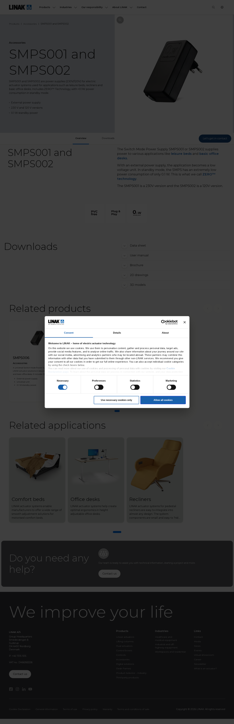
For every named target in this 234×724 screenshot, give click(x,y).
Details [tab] (117, 333)
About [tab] (165, 333)
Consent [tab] (69, 333)
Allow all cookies (163, 400)
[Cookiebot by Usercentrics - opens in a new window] (163, 322)
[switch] (98, 387)
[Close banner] (185, 322)
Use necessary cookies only (116, 400)
